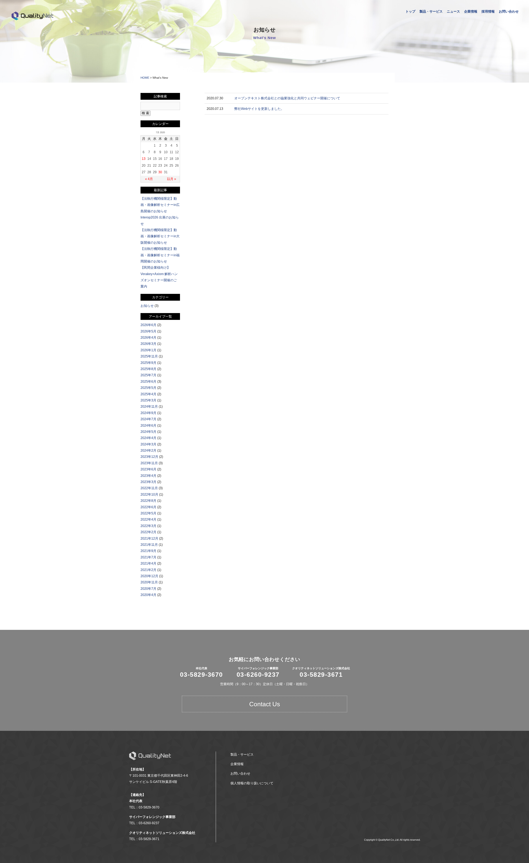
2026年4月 (148, 337)
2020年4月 (148, 595)
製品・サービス (431, 11)
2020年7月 (148, 588)
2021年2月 (148, 570)
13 (143, 158)
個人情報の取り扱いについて (251, 783)
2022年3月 (148, 526)
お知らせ (147, 305)
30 (160, 172)
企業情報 (470, 11)
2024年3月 (148, 444)
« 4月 (149, 179)
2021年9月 (148, 551)
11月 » (171, 179)
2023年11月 (149, 463)
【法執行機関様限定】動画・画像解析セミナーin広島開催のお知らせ (160, 205)
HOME (145, 77)
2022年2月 (148, 532)
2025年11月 (149, 356)
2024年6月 (148, 425)
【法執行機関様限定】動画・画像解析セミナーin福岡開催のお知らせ (160, 255)
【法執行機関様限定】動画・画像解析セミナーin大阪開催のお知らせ (160, 236)
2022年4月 (148, 519)
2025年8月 (148, 369)
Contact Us (264, 704)
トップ (410, 11)
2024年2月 (148, 450)
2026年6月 (148, 325)
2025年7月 (148, 375)
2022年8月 (148, 500)
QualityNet (33, 16)
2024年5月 (148, 431)
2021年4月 (148, 563)
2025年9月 (148, 362)
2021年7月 (148, 557)
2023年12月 (149, 456)
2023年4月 (148, 475)
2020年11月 (149, 582)
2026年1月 (148, 350)
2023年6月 (148, 469)
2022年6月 (148, 507)
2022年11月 (149, 488)
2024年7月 (148, 419)
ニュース (453, 11)
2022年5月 (148, 513)
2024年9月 (148, 413)
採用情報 (488, 11)
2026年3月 (148, 343)
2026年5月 (148, 331)
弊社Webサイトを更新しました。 (259, 108)
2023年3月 (148, 482)
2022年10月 (149, 494)
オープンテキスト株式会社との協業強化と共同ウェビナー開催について (287, 98)
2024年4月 (148, 438)
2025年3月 (148, 400)
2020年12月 (149, 576)
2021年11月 (149, 544)
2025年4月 (148, 394)
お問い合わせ (509, 11)
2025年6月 (148, 381)
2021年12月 (149, 538)
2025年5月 (148, 387)
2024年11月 (149, 406)
